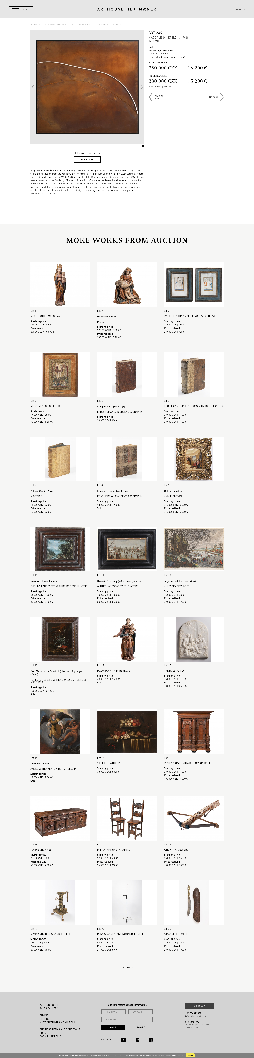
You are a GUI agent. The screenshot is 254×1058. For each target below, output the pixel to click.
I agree (190, 1055)
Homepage (35, 24)
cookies (180, 1055)
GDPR (43, 1033)
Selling (45, 1019)
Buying (44, 1015)
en (240, 9)
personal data (120, 1055)
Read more (127, 967)
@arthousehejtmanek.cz (197, 1016)
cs (236, 9)
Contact (199, 1006)
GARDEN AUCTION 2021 (81, 24)
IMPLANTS (120, 24)
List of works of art (103, 24)
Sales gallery (49, 1008)
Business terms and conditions (60, 1029)
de (244, 9)
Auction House (49, 1005)
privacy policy (80, 1055)
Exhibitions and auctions (55, 24)
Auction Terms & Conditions (58, 1022)
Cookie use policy (51, 1036)
